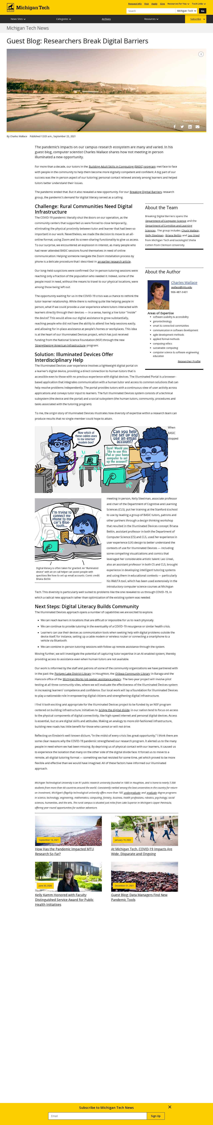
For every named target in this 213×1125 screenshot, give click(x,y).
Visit (146, 3)
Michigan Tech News (28, 28)
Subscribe (195, 19)
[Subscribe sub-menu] (204, 19)
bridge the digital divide (114, 710)
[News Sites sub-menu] (24, 19)
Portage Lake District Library (73, 674)
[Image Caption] (201, 54)
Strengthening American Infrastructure (60, 345)
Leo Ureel (194, 235)
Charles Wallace (184, 282)
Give (162, 3)
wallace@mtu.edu (181, 287)
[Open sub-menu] (188, 4)
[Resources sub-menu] (157, 19)
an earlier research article (114, 261)
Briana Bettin (173, 235)
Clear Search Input (173, 11)
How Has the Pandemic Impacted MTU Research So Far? (64, 847)
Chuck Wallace (190, 230)
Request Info (135, 3)
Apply (154, 3)
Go (202, 11)
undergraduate (132, 792)
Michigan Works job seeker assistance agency (92, 679)
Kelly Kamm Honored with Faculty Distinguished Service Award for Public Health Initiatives (64, 895)
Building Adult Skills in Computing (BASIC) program (122, 166)
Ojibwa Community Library (132, 674)
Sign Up (156, 1116)
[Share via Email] (197, 126)
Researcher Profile (189, 361)
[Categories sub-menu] (70, 19)
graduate (152, 792)
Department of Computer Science (165, 220)
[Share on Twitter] (182, 126)
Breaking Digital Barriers (146, 192)
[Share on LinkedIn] (190, 126)
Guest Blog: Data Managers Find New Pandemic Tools (139, 893)
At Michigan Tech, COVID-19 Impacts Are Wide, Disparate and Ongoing (141, 847)
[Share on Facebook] (174, 126)
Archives (106, 19)
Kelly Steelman (154, 235)
